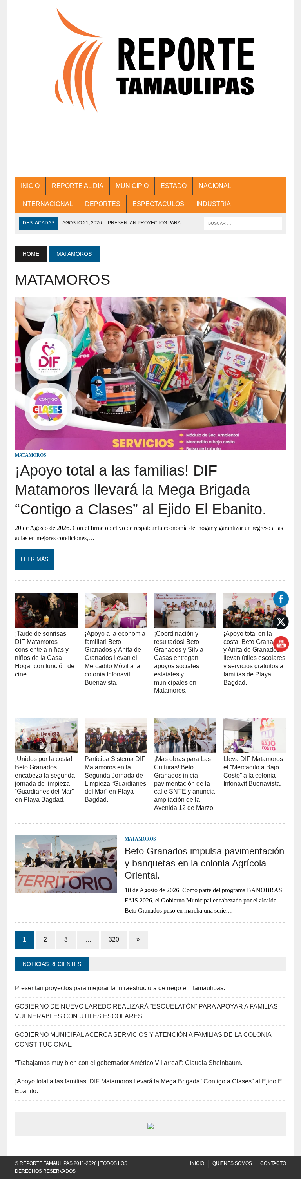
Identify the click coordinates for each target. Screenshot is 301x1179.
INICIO (30, 186)
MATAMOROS (30, 455)
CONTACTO (273, 1163)
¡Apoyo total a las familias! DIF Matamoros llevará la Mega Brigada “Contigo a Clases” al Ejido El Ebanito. (141, 489)
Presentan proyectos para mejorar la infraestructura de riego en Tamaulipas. (120, 988)
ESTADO (174, 186)
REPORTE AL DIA (77, 186)
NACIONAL (215, 186)
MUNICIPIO (132, 186)
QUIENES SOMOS (232, 1163)
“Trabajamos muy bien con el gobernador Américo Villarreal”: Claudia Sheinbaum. (128, 1063)
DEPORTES (102, 204)
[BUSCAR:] (243, 222)
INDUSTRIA (213, 204)
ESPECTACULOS (158, 204)
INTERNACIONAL (47, 204)
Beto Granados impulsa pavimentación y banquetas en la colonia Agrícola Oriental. (204, 863)
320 (114, 939)
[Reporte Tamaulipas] (150, 69)
